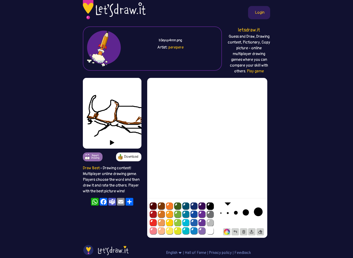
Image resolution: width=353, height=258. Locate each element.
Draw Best (91, 168)
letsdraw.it (249, 30)
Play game (255, 71)
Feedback (242, 252)
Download (131, 157)
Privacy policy (220, 252)
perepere (176, 47)
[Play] (112, 143)
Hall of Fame (195, 252)
